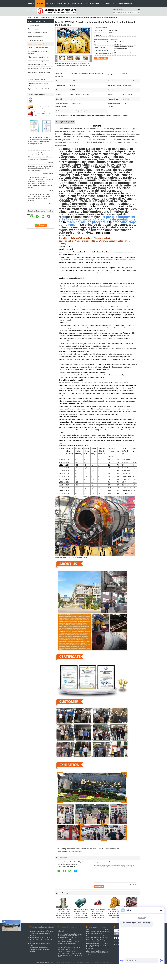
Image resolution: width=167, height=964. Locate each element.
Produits (40, 3)
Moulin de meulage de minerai (49, 17)
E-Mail (116, 942)
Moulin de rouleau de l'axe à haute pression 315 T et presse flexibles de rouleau (41, 939)
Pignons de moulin (34, 25)
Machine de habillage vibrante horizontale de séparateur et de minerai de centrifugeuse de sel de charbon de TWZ (70, 954)
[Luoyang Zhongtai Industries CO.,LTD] (56, 11)
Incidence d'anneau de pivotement (38, 61)
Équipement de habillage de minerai (39, 72)
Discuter (100, 58)
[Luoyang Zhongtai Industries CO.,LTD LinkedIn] (115, 938)
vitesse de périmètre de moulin (37, 33)
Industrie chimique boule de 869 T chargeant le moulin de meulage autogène (40, 949)
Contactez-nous (108, 3)
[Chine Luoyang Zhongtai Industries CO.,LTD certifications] (34, 126)
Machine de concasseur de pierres (38, 48)
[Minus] (161, 910)
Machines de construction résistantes (39, 68)
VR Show (49, 3)
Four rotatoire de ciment (35, 40)
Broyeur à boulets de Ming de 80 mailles (79, 849)
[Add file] (122, 960)
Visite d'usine (77, 3)
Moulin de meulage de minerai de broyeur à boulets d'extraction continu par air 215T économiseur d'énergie (81, 913)
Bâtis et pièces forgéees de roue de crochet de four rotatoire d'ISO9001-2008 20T (97, 952)
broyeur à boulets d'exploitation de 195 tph (106, 849)
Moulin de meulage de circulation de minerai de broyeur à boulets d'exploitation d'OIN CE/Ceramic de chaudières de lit (115, 915)
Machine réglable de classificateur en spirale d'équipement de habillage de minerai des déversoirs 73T (69, 947)
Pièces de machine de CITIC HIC (38, 57)
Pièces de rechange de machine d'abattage (38, 52)
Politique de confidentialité (44, 962)
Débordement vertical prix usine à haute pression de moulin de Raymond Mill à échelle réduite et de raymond (63, 913)
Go (138, 12)
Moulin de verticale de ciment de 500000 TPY (71, 852)
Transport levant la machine (36, 79)
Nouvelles (32, 10)
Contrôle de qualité (92, 3)
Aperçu (29, 17)
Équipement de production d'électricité (40, 89)
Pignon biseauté (33, 29)
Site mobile (119, 944)
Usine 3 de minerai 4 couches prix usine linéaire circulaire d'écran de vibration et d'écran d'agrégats (68, 941)
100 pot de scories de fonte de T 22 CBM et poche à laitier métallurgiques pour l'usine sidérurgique (98, 931)
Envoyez (119, 933)
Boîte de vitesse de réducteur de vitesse (38, 84)
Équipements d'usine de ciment (37, 64)
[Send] (161, 960)
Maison (31, 3)
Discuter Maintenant (124, 3)
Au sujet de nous (62, 3)
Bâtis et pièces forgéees (35, 36)
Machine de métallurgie (35, 76)
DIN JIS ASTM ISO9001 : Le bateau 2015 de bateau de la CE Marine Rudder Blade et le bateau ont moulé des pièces (97, 946)
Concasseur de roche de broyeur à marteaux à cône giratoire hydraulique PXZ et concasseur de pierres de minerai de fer (41, 932)
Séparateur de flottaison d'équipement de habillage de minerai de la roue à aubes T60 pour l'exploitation (69, 935)
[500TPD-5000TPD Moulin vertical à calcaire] (30, 99)
